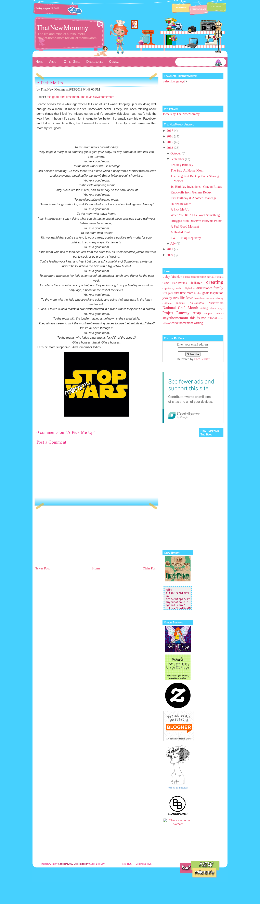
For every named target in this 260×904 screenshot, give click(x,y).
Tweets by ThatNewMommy (181, 114)
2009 (170, 255)
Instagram (199, 9)
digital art (190, 288)
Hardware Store (181, 203)
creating (214, 282)
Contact (115, 61)
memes (210, 298)
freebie (198, 293)
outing (204, 308)
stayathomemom (103, 96)
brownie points (215, 276)
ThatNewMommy (62, 27)
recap (197, 313)
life (82, 96)
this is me (198, 318)
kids (176, 298)
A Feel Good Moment (185, 226)
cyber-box (178, 288)
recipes (208, 313)
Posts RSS (126, 864)
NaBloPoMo (197, 303)
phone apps (216, 308)
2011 (170, 249)
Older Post (149, 568)
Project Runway (176, 313)
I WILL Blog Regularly (186, 238)
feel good (53, 96)
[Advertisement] (65, 537)
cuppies (166, 288)
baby (166, 276)
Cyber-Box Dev (97, 864)
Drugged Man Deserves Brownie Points (196, 220)
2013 (170, 147)
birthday (176, 276)
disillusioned (204, 288)
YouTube (181, 7)
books (186, 276)
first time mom (69, 96)
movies (180, 303)
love (89, 96)
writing (198, 323)
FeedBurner (201, 359)
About (53, 61)
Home (39, 61)
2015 (170, 142)
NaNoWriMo (216, 303)
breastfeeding (198, 276)
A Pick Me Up (50, 82)
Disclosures (94, 61)
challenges (196, 282)
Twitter (216, 6)
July (173, 243)
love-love (199, 298)
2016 (170, 136)
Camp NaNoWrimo (174, 282)
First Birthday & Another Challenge (194, 198)
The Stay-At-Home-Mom (187, 170)
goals (205, 293)
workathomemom (181, 323)
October (175, 153)
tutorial (212, 318)
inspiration (216, 293)
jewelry (167, 298)
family (218, 288)
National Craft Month (180, 308)
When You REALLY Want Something (195, 215)
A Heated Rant (180, 232)
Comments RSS (144, 864)
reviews (219, 313)
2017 (170, 130)
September (177, 159)
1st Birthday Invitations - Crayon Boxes (196, 186)
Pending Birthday (182, 164)
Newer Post (42, 568)
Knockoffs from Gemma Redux (191, 192)
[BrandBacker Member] (178, 814)
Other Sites (72, 61)
